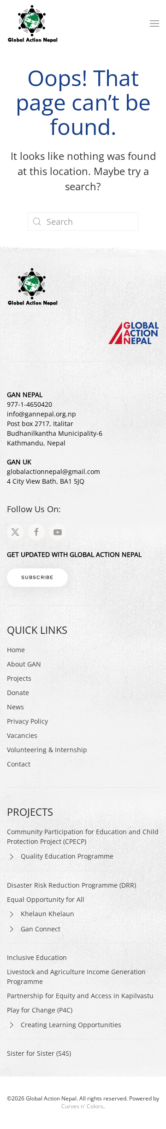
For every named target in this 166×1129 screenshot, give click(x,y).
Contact (18, 764)
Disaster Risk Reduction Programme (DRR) (71, 885)
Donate (18, 692)
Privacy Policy (27, 721)
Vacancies (22, 735)
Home (16, 649)
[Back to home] (32, 23)
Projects (19, 678)
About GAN (24, 664)
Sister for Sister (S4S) (39, 1053)
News (15, 706)
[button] (154, 23)
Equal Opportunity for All (45, 899)
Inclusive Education (37, 957)
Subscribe (37, 577)
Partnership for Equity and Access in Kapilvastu (80, 995)
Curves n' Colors (82, 1106)
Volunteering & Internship (47, 749)
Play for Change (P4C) (39, 1010)
